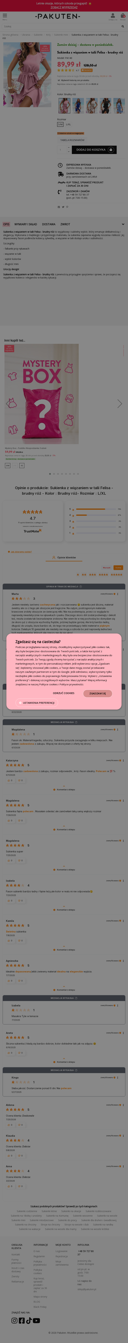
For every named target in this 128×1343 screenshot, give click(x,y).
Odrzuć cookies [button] (63, 693)
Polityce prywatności (71, 684)
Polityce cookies (48, 684)
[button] (37, 703)
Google (65, 672)
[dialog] (64, 671)
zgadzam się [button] (98, 693)
